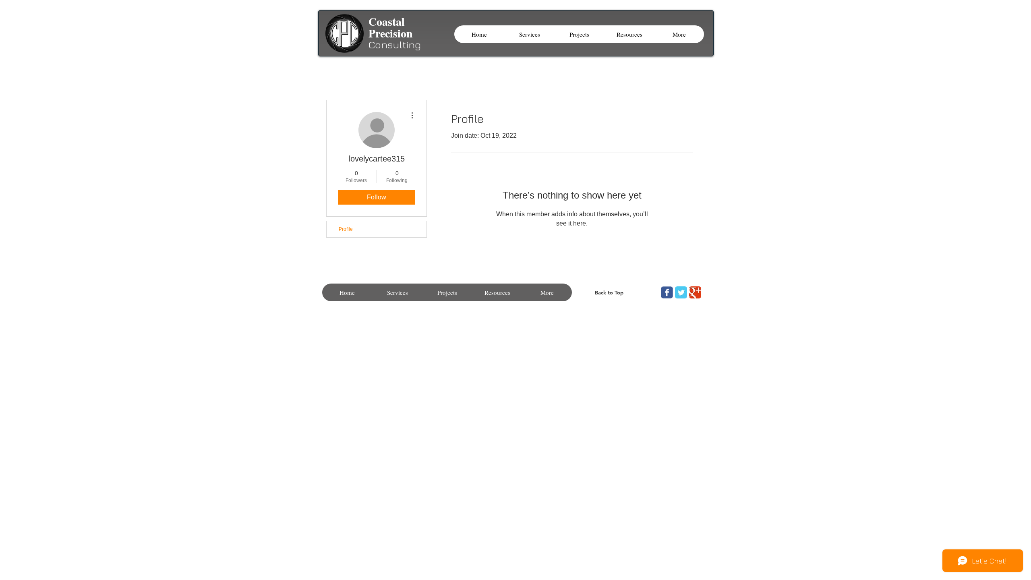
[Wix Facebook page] (667, 292)
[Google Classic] (695, 292)
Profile (346, 229)
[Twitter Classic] (681, 292)
